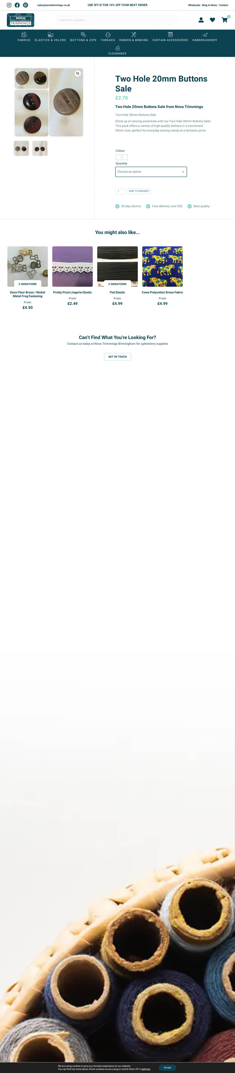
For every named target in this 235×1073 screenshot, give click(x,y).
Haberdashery (205, 40)
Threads (108, 40)
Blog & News (209, 5)
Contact (223, 5)
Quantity (121, 163)
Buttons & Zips (83, 40)
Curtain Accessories (170, 40)
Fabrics (24, 40)
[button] (78, 73)
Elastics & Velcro (50, 40)
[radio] (118, 157)
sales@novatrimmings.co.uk (53, 5)
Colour (120, 151)
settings (145, 1069)
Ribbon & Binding (133, 40)
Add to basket (139, 191)
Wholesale (194, 5)
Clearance (117, 54)
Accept (167, 1067)
